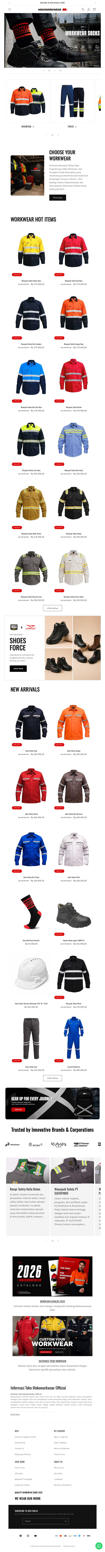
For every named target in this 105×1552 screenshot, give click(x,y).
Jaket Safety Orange (73, 751)
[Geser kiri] (47, 135)
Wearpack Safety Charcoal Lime (31, 597)
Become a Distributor (63, 1485)
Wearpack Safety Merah (74, 407)
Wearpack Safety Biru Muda (74, 470)
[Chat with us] (98, 1545)
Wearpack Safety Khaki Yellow (31, 534)
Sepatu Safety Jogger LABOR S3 (73, 940)
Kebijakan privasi (69, 1546)
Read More (15, 1414)
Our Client (58, 1473)
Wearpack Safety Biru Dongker (31, 344)
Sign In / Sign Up (61, 1437)
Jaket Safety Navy (31, 751)
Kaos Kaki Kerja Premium (31, 940)
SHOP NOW (18, 668)
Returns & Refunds (61, 1448)
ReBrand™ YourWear (23, 1479)
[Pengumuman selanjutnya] (95, 3)
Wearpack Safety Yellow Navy (31, 281)
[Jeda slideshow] (61, 70)
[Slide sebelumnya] (43, 70)
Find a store (20, 1468)
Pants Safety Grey (31, 1067)
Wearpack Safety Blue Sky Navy (31, 407)
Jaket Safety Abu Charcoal (73, 814)
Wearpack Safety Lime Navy (31, 470)
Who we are (59, 1468)
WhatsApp (57, 197)
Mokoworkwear (40, 1546)
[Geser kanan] (58, 135)
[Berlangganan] (66, 1521)
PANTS (71, 126)
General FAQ (20, 1442)
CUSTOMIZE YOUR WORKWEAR (52, 1361)
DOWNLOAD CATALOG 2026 (52, 1301)
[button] (10, 9)
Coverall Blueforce (73, 1067)
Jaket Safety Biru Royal (31, 877)
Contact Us (19, 1448)
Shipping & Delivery (23, 1454)
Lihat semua (52, 608)
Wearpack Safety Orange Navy (74, 344)
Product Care (59, 1454)
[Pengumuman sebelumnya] (9, 3)
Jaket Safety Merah (31, 814)
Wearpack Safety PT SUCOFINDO (66, 1191)
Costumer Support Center (25, 1437)
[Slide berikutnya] (55, 70)
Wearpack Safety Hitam (73, 534)
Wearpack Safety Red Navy (73, 281)
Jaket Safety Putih (74, 877)
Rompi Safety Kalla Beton (25, 1189)
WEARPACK (26, 126)
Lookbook (58, 1479)
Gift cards (19, 1473)
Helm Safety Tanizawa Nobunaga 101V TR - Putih (31, 1003)
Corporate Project (22, 1485)
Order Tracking (60, 1442)
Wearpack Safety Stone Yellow (74, 597)
